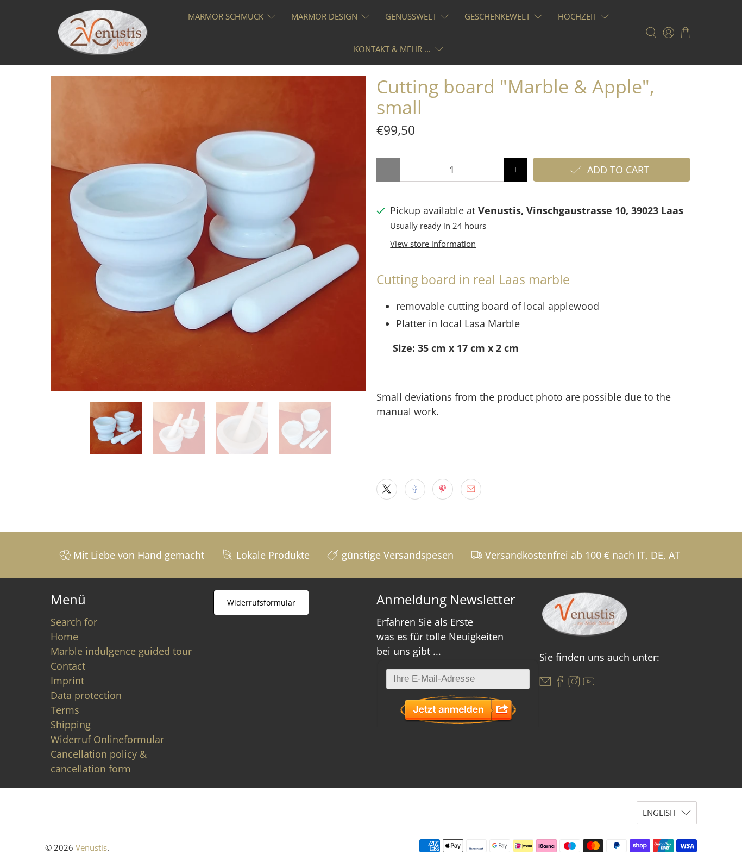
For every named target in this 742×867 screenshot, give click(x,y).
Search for (74, 621)
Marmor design (324, 16)
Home (64, 636)
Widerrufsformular (261, 602)
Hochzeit (577, 16)
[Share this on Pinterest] (442, 489)
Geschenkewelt (497, 16)
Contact (68, 665)
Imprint (67, 680)
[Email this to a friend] (471, 489)
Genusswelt (411, 16)
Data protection (86, 695)
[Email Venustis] (545, 683)
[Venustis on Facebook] (560, 683)
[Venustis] (103, 32)
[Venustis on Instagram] (574, 683)
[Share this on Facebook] (415, 489)
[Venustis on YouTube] (589, 683)
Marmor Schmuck (225, 16)
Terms (65, 709)
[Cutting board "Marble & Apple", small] (208, 233)
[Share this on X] (386, 489)
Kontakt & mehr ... (392, 48)
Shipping (71, 724)
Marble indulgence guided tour (121, 651)
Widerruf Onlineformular (107, 739)
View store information (433, 243)
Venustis (91, 847)
